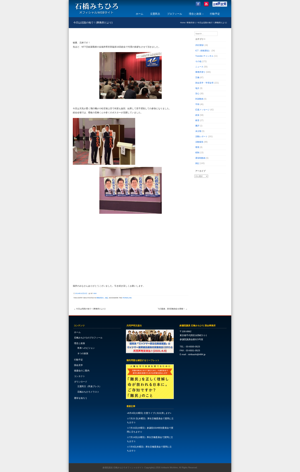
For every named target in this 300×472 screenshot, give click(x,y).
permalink (127, 298)
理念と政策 (195, 13)
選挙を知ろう (80, 398)
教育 (197, 120)
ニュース (199, 67)
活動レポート (201, 136)
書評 (197, 126)
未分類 (198, 131)
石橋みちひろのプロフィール (88, 337)
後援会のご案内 (81, 370)
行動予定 (215, 13)
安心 (197, 93)
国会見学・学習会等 (204, 83)
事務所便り (191, 23)
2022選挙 (199, 45)
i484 (95, 293)
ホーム (139, 13)
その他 (198, 61)
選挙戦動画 (200, 158)
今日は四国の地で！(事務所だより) (89, 309)
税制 (197, 152)
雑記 (106, 298)
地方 (197, 88)
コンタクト (79, 376)
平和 (197, 104)
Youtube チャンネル (204, 56)
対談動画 (199, 99)
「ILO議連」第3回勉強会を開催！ (172, 309)
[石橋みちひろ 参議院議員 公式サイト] (96, 14)
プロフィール (174, 13)
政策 (197, 115)
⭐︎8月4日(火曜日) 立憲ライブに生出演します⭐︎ (149, 413)
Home (182, 23)
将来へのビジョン (86, 348)
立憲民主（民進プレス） (89, 386)
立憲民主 (155, 13)
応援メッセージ (202, 109)
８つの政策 (82, 353)
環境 (197, 147)
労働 (197, 77)
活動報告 (199, 142)
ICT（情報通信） (203, 50)
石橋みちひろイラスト (88, 392)
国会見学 (78, 365)
